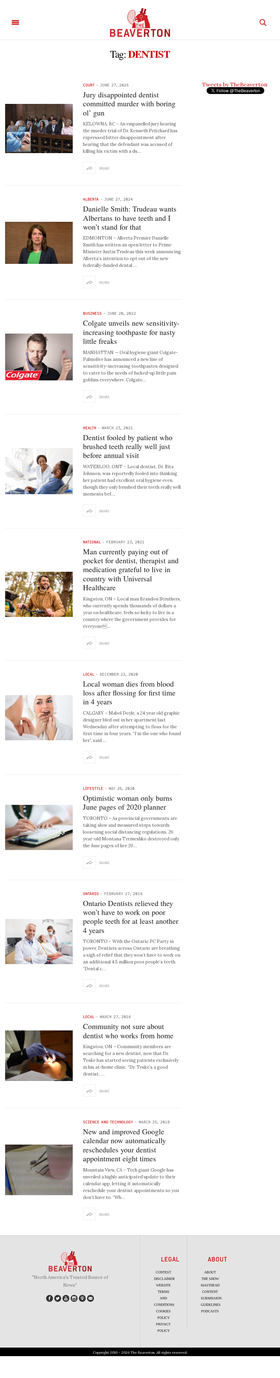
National (92, 542)
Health (89, 427)
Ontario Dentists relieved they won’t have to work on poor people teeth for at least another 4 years (130, 916)
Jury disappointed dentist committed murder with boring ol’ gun (129, 104)
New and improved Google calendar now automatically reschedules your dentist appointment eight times (124, 1144)
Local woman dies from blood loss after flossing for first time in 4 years (129, 693)
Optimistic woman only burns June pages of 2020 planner (127, 802)
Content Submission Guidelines (211, 1298)
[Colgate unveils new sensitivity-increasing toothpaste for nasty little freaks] (39, 357)
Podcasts (210, 1311)
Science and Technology (108, 1122)
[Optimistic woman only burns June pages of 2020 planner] (39, 827)
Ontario (91, 893)
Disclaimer (164, 1279)
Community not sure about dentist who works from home (128, 1030)
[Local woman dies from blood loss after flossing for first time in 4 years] (39, 717)
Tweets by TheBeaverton (234, 84)
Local (88, 674)
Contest (163, 1272)
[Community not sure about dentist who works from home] (39, 1055)
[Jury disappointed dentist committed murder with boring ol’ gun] (39, 128)
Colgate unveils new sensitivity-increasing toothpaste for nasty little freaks (131, 332)
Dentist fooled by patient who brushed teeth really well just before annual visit (127, 446)
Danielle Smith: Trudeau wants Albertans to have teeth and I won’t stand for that (130, 218)
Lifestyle (93, 788)
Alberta (91, 199)
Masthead (210, 1285)
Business (92, 313)
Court (89, 85)
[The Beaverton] (140, 22)
